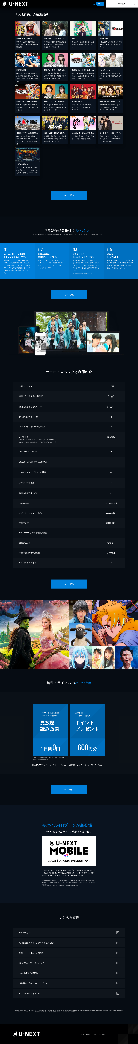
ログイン (100, 4)
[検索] (94, 4)
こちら (46, 442)
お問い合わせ (102, 1034)
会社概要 (88, 1034)
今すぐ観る (120, 3)
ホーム (82, 1034)
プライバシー (94, 1034)
